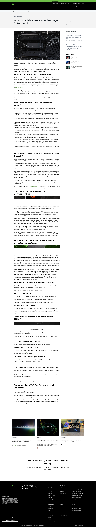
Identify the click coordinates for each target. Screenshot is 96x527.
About (41, 7)
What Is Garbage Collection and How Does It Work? (74, 38)
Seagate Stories (55, 3)
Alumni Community (51, 521)
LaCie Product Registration (76, 495)
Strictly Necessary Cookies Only (10, 520)
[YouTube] (63, 518)
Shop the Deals (51, 487)
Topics (17, 11)
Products (13, 7)
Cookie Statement (4, 503)
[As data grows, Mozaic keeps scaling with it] (48, 427)
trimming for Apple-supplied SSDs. (27, 352)
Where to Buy (50, 499)
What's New (50, 491)
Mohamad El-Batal (66, 444)
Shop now (53, 1)
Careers (49, 519)
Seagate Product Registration (77, 493)
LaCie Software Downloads (76, 491)
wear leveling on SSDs (34, 186)
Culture (49, 517)
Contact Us (74, 501)
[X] (64, 518)
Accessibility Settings (41, 525)
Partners (69, 3)
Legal (22, 525)
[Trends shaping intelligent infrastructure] (72, 427)
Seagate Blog (14, 9)
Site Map (76, 525)
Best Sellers (50, 489)
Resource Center (64, 3)
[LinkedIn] (61, 518)
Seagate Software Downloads (77, 489)
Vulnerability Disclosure (29, 525)
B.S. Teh (15, 445)
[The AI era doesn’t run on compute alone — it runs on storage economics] (23, 427)
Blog (59, 3)
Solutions (20, 7)
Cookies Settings (35, 525)
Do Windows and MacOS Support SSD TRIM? (74, 46)
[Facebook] (60, 518)
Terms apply (57, 1)
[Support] (37, 7)
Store (47, 7)
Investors (61, 504)
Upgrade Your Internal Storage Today (45, 473)
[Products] (16, 7)
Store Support (50, 497)
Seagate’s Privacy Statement (10, 510)
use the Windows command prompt (25, 360)
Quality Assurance (63, 493)
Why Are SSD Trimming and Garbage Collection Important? (72, 43)
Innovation (28, 7)
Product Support (75, 487)
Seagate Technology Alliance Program (77, 511)
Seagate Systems (75, 499)
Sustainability (62, 489)
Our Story (61, 487)
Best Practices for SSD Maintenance (72, 44)
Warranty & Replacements (76, 497)
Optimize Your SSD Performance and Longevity (72, 49)
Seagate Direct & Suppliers (76, 508)
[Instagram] (66, 518)
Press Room (50, 506)
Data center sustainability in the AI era (30, 487)
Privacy (24, 525)
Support (35, 7)
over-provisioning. (19, 87)
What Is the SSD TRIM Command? (72, 33)
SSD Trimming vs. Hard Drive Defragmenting (74, 40)
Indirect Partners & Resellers (77, 506)
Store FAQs (50, 493)
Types (23, 11)
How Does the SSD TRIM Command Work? (73, 35)
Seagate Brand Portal (81, 525)
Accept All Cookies (10, 517)
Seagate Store (50, 485)
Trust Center (62, 491)
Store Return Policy (51, 495)
